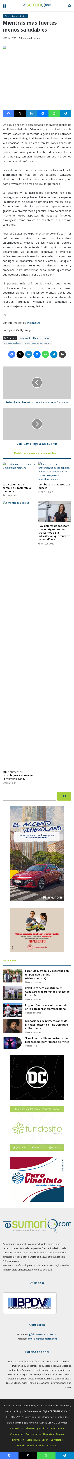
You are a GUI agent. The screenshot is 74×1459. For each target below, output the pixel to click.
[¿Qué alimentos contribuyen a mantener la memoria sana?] (19, 634)
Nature (36, 338)
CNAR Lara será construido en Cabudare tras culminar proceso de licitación (47, 991)
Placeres (52, 1445)
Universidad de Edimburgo (38, 343)
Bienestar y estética (15, 16)
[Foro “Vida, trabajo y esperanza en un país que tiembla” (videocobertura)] (12, 975)
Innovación (17, 1439)
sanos (46, 338)
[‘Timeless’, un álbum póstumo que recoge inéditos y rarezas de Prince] (12, 1043)
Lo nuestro (57, 1439)
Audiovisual (16, 1428)
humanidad (24, 338)
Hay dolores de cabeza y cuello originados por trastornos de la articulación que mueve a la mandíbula (54, 532)
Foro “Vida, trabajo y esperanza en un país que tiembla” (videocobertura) (47, 974)
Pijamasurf (33, 322)
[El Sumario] (37, 5)
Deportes (48, 1434)
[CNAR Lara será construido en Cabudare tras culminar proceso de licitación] (12, 993)
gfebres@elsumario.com (43, 1334)
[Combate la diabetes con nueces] (54, 471)
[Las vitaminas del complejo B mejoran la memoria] (19, 471)
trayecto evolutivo (13, 343)
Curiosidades (33, 1434)
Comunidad (17, 1434)
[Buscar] (64, 796)
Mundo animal (25, 1445)
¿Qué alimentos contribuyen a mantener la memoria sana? (18, 775)
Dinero (60, 1434)
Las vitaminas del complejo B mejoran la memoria (17, 488)
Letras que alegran (37, 1439)
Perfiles (40, 1445)
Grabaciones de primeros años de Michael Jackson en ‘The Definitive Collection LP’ (46, 1024)
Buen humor (57, 1428)
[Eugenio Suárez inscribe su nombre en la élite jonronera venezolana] (12, 1010)
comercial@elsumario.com (41, 1338)
